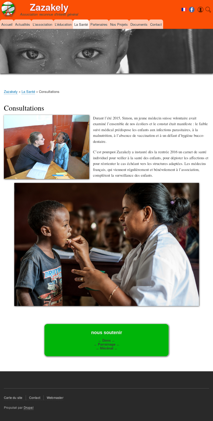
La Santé (81, 24)
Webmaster (55, 397)
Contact (156, 24)
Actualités (22, 24)
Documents (139, 24)
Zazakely (49, 7)
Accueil (6, 24)
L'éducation (63, 24)
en (184, 21)
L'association (42, 24)
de (184, 15)
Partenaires (99, 24)
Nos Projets (119, 24)
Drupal (29, 407)
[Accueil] (8, 9)
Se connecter (193, 16)
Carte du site (13, 397)
